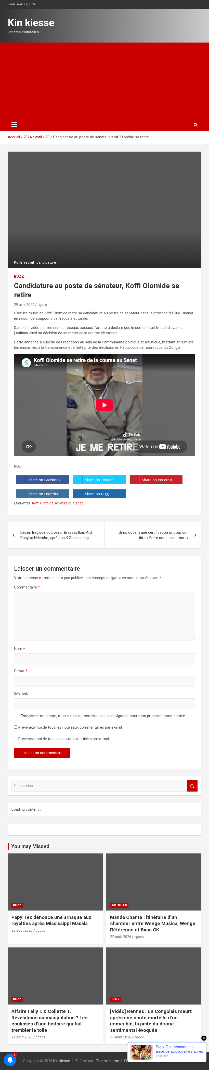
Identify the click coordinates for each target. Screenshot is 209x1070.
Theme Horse (107, 1061)
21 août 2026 (22, 1037)
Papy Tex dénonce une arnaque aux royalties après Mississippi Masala (51, 920)
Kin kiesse (31, 23)
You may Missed (30, 846)
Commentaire (27, 587)
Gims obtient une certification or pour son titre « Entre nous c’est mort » (154, 535)
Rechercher (192, 786)
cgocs (42, 305)
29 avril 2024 (24, 305)
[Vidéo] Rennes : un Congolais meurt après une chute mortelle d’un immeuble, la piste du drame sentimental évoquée (151, 1020)
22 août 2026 (120, 937)
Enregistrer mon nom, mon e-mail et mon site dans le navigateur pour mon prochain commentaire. (103, 716)
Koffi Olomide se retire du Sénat (57, 503)
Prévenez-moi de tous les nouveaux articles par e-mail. (64, 739)
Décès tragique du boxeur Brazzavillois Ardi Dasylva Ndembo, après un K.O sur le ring (56, 535)
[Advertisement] (104, 80)
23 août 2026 (22, 930)
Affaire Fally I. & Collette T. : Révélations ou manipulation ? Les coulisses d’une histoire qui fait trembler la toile (49, 1020)
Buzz (19, 276)
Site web (21, 693)
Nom (19, 648)
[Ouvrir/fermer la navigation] (14, 125)
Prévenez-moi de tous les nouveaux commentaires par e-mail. (70, 727)
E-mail (20, 671)
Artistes (119, 905)
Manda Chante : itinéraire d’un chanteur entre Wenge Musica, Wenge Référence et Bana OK (152, 923)
